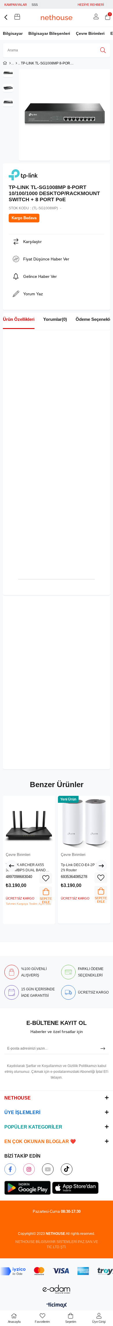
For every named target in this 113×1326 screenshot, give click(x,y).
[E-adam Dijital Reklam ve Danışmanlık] (56, 1289)
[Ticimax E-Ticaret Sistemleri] (56, 1305)
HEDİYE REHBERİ (91, 4)
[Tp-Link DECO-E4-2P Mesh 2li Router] (84, 822)
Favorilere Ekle (45, 878)
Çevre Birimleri (90, 33)
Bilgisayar (13, 33)
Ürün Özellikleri (18, 319)
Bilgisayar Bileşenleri (49, 33)
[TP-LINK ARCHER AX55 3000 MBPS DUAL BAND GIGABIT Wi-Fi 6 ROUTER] (29, 822)
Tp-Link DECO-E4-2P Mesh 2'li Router (82, 867)
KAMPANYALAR (15, 4)
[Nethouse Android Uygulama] (27, 1188)
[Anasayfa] (10, 63)
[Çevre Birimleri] (16, 63)
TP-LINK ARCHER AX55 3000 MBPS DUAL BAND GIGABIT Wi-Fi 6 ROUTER (26, 868)
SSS (35, 4)
